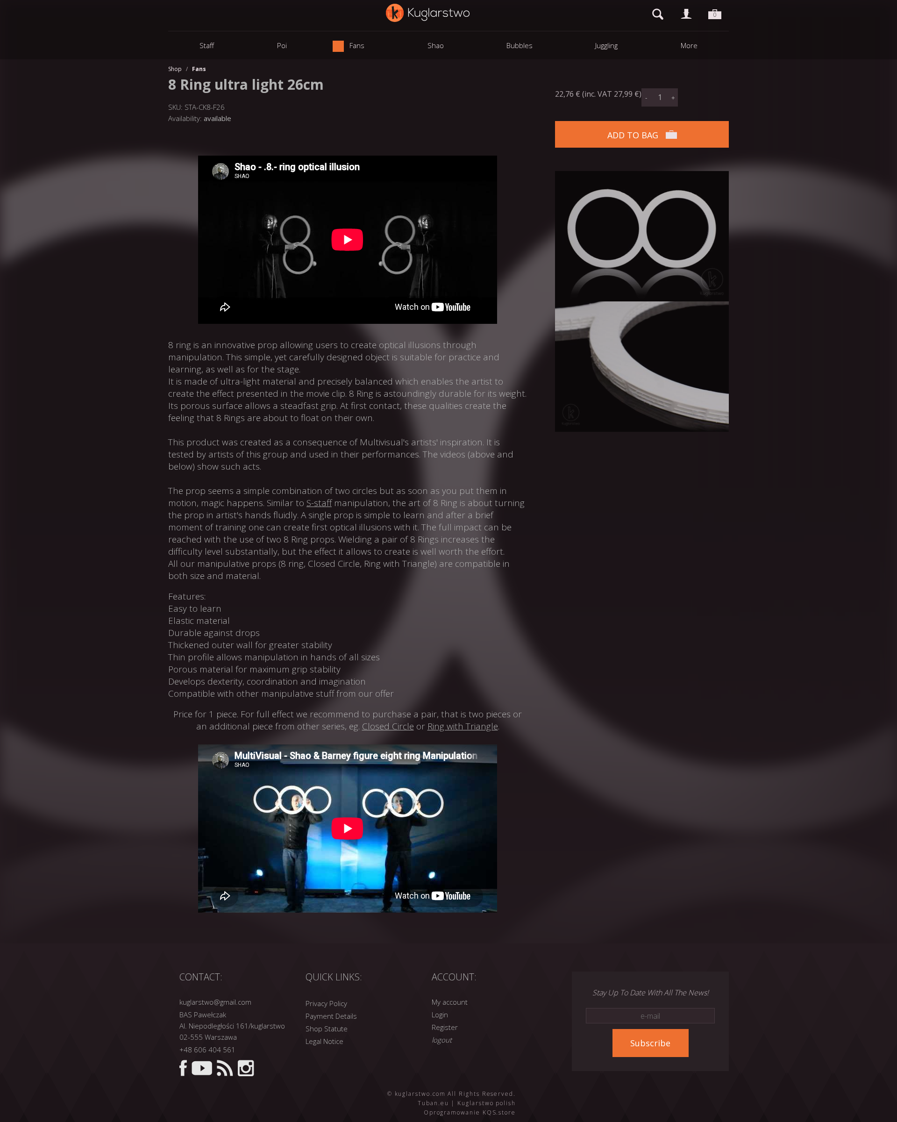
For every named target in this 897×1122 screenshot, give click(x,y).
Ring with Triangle (462, 726)
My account (450, 1002)
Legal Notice (324, 1041)
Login (440, 1014)
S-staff (319, 503)
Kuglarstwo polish (486, 1103)
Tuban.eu (433, 1103)
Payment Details (331, 1016)
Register (445, 1027)
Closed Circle (388, 726)
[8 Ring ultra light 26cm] (642, 176)
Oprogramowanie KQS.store (470, 1112)
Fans (199, 69)
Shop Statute (327, 1028)
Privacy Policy (326, 1003)
